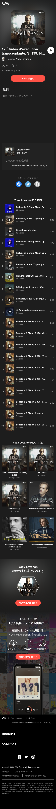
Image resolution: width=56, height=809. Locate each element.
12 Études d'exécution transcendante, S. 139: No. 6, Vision (32, 722)
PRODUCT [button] (8, 734)
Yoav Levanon (23, 59)
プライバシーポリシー (23, 771)
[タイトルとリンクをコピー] (37, 184)
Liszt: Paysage (14, 508)
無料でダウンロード (28, 656)
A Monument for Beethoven (41, 544)
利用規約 (5, 771)
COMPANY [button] (9, 743)
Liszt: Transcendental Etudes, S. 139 (14, 473)
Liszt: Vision (23, 149)
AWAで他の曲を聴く (28, 602)
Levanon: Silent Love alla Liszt (41, 508)
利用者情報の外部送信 (11, 775)
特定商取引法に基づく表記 (35, 775)
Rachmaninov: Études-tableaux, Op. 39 (14, 545)
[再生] (50, 50)
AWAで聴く (28, 78)
